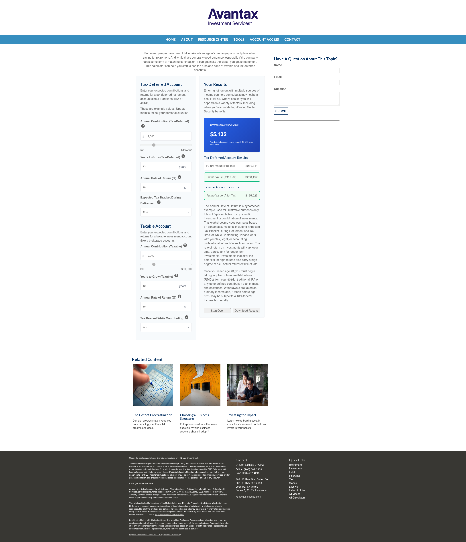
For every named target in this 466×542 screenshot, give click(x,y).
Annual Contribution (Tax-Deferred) (164, 124)
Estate (292, 472)
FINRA (215, 491)
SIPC (220, 491)
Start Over (217, 310)
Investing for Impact (241, 415)
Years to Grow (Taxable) (159, 276)
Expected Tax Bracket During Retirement (160, 200)
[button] (187, 39)
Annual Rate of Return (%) (161, 177)
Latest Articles (297, 490)
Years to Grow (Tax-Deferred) (162, 156)
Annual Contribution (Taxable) (163, 246)
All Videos (294, 494)
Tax (291, 479)
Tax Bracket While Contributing (164, 317)
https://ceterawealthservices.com (169, 514)
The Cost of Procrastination (152, 415)
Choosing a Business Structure (194, 416)
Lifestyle (294, 486)
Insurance (295, 475)
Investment (295, 468)
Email (278, 77)
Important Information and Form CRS (145, 534)
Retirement (295, 464)
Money (293, 483)
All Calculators (297, 497)
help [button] (143, 126)
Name (278, 65)
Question (280, 89)
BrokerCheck (192, 457)
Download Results (246, 310)
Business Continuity (172, 534)
